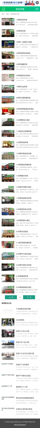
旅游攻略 (20, 9)
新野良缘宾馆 (23, 142)
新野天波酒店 (23, 231)
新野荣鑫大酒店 (24, 220)
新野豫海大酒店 (24, 120)
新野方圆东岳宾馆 (24, 265)
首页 (3, 14)
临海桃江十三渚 (21, 387)
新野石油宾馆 (22, 86)
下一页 (29, 297)
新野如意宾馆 (22, 20)
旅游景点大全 (6, 303)
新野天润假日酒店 (24, 187)
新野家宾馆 (21, 31)
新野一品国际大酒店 (24, 42)
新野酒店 (13, 14)
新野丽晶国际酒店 (24, 287)
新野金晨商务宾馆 (24, 198)
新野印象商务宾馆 (24, 153)
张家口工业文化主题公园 (25, 353)
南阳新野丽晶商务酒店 (25, 109)
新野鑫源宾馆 (23, 276)
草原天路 (17, 425)
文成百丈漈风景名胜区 (24, 409)
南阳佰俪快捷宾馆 (24, 242)
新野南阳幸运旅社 (23, 75)
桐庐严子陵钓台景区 (23, 375)
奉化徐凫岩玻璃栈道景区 (25, 398)
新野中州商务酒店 (24, 254)
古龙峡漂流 (20, 320)
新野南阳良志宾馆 (24, 209)
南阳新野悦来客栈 (23, 53)
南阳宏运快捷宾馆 (24, 131)
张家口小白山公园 (22, 331)
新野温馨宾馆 (22, 64)
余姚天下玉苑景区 (22, 364)
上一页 (11, 297)
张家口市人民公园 (22, 342)
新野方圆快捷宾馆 (23, 98)
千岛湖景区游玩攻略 (23, 309)
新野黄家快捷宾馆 (24, 164)
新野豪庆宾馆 (23, 176)
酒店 (7, 14)
